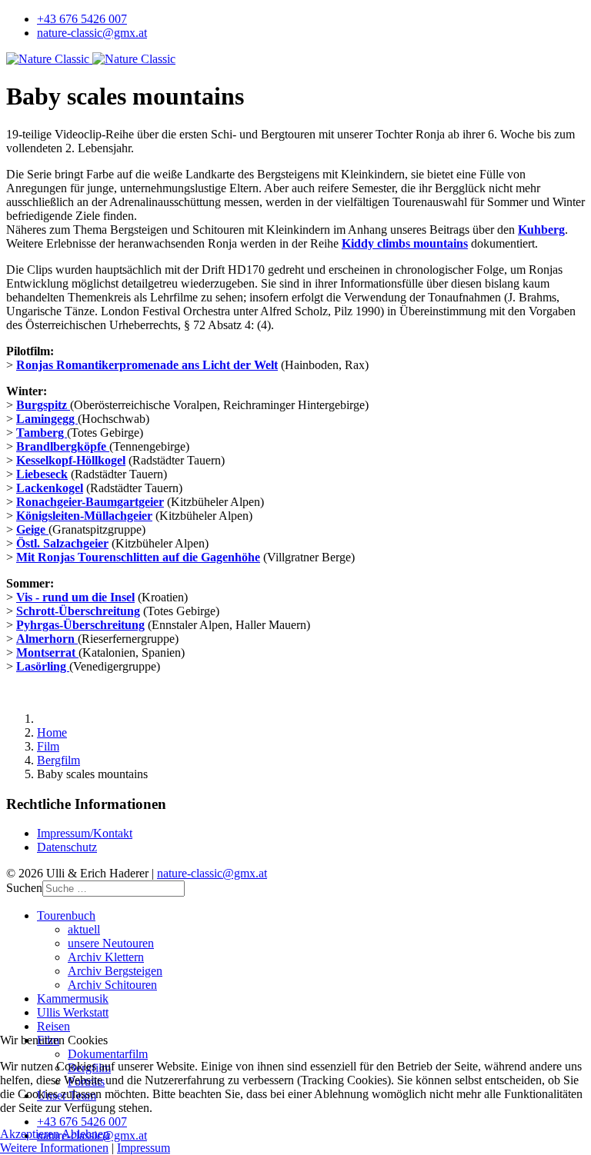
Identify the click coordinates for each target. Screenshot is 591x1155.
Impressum (143, 1147)
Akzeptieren (29, 1133)
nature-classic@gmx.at (92, 32)
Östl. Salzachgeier (62, 543)
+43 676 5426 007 (82, 18)
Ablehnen (85, 1133)
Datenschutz (67, 847)
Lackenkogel (49, 487)
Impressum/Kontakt (84, 833)
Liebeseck (42, 474)
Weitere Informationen (54, 1147)
